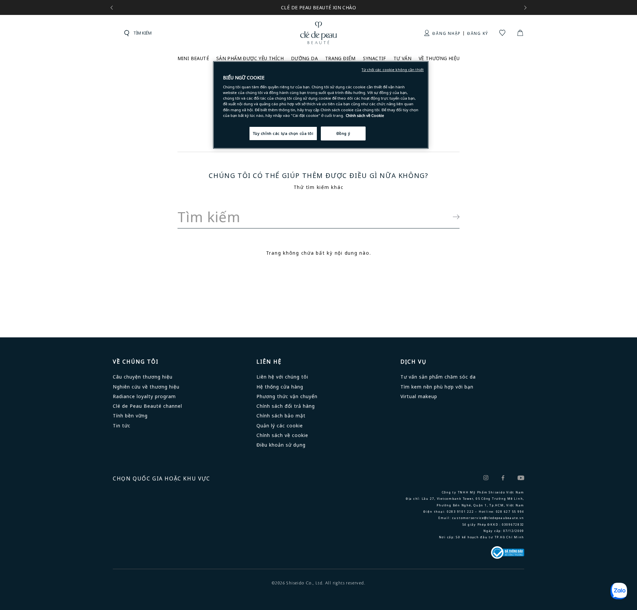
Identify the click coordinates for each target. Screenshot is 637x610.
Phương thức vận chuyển (287, 396)
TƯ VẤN (402, 58)
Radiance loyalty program (144, 396)
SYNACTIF (374, 58)
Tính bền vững (130, 415)
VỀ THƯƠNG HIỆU (439, 58)
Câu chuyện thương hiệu (143, 377)
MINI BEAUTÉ (193, 58)
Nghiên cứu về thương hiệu (146, 387)
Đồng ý (343, 133)
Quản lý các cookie (279, 425)
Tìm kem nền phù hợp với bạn (436, 387)
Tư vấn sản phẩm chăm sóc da (438, 377)
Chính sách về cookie (282, 435)
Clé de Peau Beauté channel (147, 406)
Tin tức (121, 425)
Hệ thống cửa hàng (279, 387)
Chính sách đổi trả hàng (285, 406)
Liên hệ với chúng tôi (282, 377)
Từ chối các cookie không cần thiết (393, 69)
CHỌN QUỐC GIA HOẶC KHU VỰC (161, 478)
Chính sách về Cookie (365, 115)
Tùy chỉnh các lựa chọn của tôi (283, 133)
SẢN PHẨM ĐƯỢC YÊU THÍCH (250, 58)
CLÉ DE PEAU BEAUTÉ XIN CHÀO (318, 7)
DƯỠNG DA (304, 58)
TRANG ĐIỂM (340, 58)
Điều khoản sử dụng (281, 445)
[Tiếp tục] (453, 217)
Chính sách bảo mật (281, 415)
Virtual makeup (418, 396)
